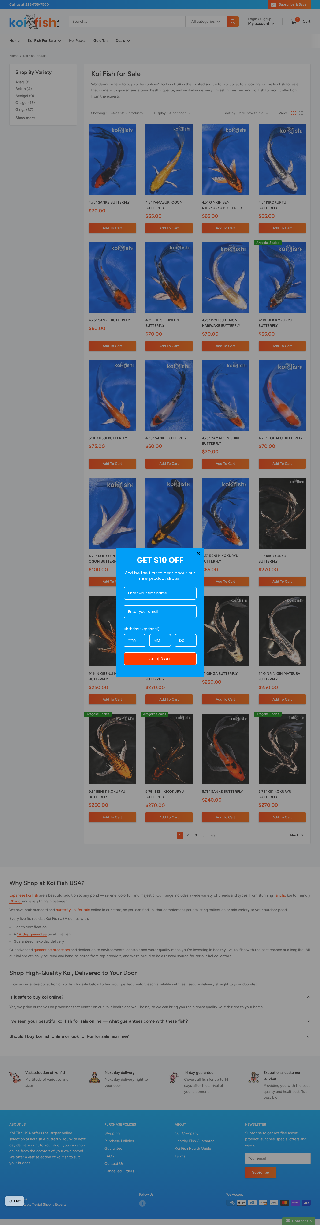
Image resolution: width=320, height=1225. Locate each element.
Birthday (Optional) (142, 629)
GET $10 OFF (160, 659)
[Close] (198, 553)
